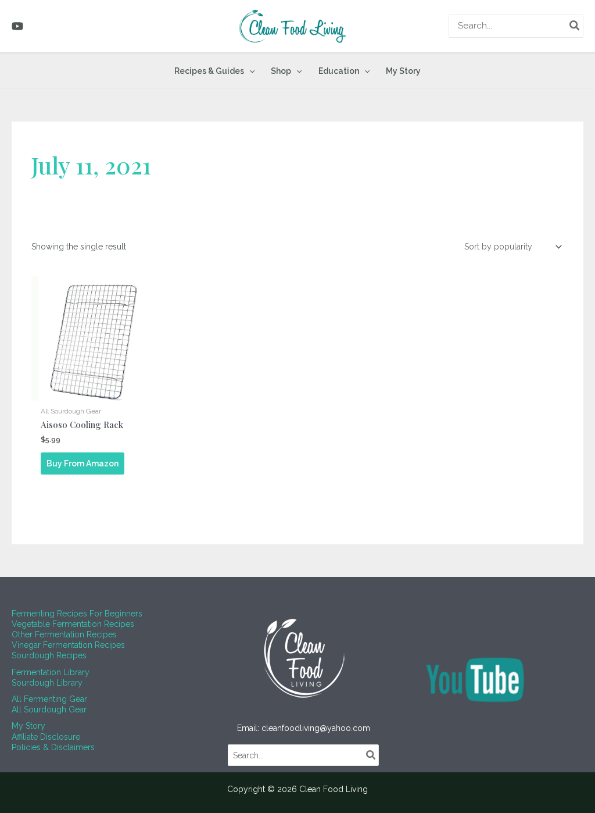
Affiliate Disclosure (46, 736)
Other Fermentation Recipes (64, 634)
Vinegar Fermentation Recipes (68, 645)
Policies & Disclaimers (53, 747)
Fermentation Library (50, 672)
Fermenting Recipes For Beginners (77, 613)
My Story (28, 725)
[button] (249, 71)
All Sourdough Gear (49, 709)
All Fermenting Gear (49, 699)
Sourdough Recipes (49, 655)
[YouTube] (17, 26)
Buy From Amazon (82, 463)
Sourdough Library (47, 682)
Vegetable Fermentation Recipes (73, 624)
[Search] (575, 26)
